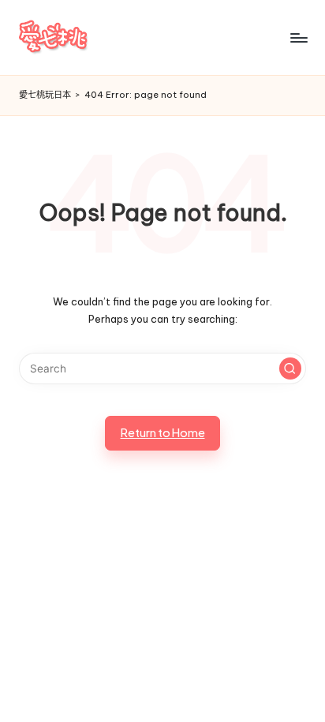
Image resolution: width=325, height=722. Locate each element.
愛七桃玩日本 (45, 94)
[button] (290, 368)
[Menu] (298, 37)
